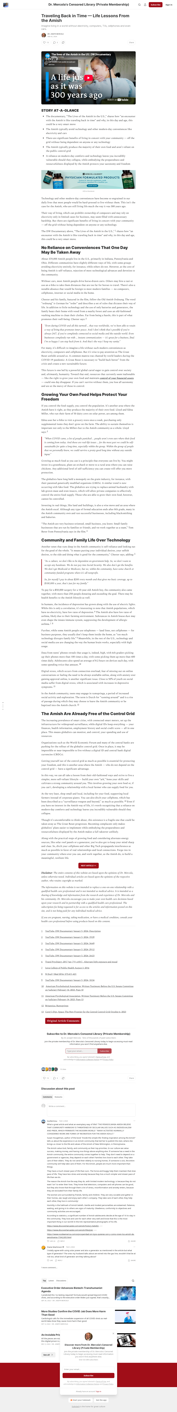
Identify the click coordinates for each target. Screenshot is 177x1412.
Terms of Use (101, 1381)
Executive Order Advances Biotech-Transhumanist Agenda (71, 1289)
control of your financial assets (117, 378)
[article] (88, 1296)
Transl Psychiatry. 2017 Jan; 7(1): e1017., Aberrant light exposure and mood (81, 962)
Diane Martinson (54, 1247)
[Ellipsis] (134, 1121)
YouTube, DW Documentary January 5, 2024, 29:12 (69, 949)
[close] (113, 1333)
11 (54, 686)
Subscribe (155, 4)
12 (78, 704)
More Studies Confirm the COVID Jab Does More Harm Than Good (73, 1313)
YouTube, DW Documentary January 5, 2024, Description (73, 931)
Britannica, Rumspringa (56, 1005)
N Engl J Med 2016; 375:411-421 (60, 974)
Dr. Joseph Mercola (56, 34)
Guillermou (52, 1121)
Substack (76, 1406)
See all (46, 1354)
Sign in (169, 4)
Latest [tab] (51, 1280)
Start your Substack (82, 1400)
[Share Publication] (145, 4)
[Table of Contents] (3, 706)
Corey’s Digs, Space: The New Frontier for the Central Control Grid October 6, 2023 (85, 1012)
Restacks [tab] (58, 1097)
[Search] (139, 4)
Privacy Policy (108, 1384)
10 (80, 663)
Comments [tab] (47, 1097)
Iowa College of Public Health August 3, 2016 (67, 968)
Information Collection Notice (87, 1384)
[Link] (38, 110)
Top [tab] (44, 1280)
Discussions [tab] (61, 1280)
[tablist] (52, 1097)
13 (125, 801)
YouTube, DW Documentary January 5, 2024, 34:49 (69, 943)
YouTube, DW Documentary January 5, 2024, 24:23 (69, 955)
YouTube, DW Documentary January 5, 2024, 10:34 (69, 980)
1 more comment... (49, 1267)
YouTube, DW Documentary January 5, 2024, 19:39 (69, 937)
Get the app (101, 1400)
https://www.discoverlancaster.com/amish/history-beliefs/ (73, 1226)
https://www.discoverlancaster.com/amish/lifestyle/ (70, 1230)
